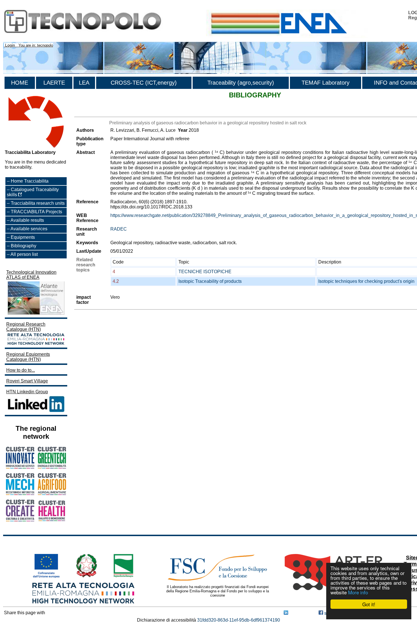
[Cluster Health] (52, 520)
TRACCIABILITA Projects (36, 211)
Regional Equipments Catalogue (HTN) (28, 357)
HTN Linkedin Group (27, 391)
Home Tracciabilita (30, 181)
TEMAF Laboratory (325, 83)
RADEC (118, 229)
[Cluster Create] (20, 519)
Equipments (23, 237)
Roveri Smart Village (27, 381)
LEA (84, 83)
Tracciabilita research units (38, 203)
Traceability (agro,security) (240, 83)
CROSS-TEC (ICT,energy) (144, 83)
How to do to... (20, 370)
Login (10, 45)
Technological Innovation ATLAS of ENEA (31, 275)
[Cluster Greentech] (52, 467)
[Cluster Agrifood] (52, 493)
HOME (19, 83)
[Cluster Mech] (20, 493)
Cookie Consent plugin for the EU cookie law (369, 614)
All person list (24, 254)
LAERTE (54, 83)
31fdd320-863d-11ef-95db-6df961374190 (238, 620)
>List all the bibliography (98, 111)
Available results (27, 220)
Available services (28, 228)
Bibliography (23, 245)
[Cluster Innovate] (20, 467)
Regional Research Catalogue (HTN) (25, 327)
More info (358, 592)
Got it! (368, 604)
